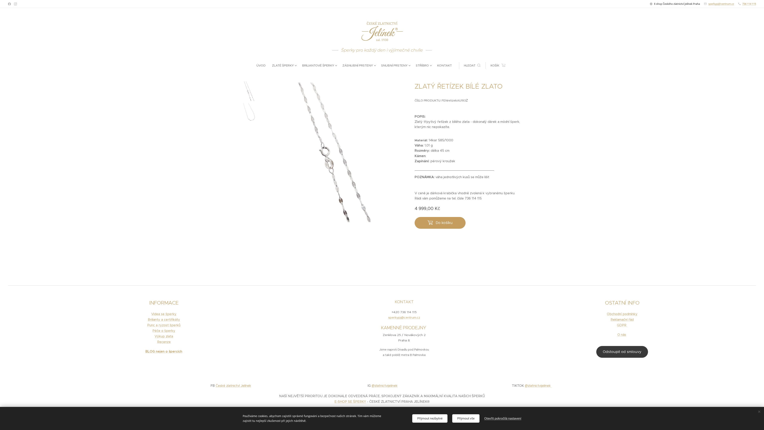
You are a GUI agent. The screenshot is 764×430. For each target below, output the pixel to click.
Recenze (164, 342)
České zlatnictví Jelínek (233, 386)
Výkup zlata (164, 336)
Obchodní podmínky (622, 314)
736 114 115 (749, 4)
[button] (472, 65)
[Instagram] (15, 4)
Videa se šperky (163, 314)
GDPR (622, 325)
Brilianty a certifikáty (164, 320)
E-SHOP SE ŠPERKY (350, 402)
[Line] (9, 4)
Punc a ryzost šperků (163, 325)
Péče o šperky (163, 331)
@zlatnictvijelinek (385, 386)
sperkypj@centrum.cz (721, 4)
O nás (621, 335)
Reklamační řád (622, 320)
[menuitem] (262, 65)
